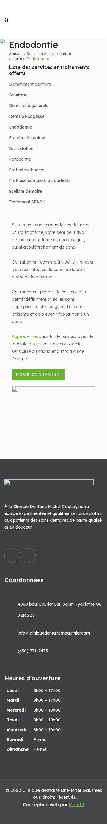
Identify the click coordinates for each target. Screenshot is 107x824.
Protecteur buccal (26, 170)
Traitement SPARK (27, 202)
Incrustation (21, 148)
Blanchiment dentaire (30, 84)
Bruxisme (18, 95)
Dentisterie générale (28, 105)
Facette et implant (27, 137)
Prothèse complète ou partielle (39, 180)
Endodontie (20, 127)
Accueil (15, 53)
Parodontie (20, 159)
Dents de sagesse (26, 116)
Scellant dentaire (25, 191)
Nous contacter (38, 374)
